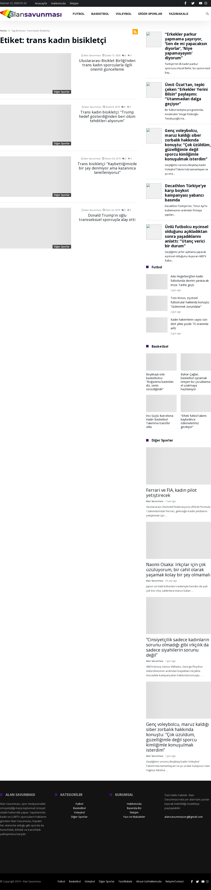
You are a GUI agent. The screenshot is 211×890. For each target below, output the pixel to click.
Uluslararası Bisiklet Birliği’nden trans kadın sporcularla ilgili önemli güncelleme (107, 65)
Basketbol (79, 808)
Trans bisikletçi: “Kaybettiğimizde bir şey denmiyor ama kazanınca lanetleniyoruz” (107, 168)
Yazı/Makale (125, 881)
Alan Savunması (92, 55)
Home (3, 30)
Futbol (79, 804)
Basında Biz (134, 808)
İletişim (74, 3)
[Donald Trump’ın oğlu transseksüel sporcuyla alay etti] (35, 228)
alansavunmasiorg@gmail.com (183, 817)
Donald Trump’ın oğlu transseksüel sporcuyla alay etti (107, 217)
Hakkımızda (58, 3)
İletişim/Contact (174, 881)
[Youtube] (200, 3)
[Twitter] (193, 3)
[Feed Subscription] (135, 31)
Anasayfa (41, 3)
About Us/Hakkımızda (149, 881)
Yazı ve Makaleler (134, 817)
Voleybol (79, 812)
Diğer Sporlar (62, 91)
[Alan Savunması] (31, 9)
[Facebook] (185, 3)
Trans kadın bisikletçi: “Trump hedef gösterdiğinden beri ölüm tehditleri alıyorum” (107, 116)
